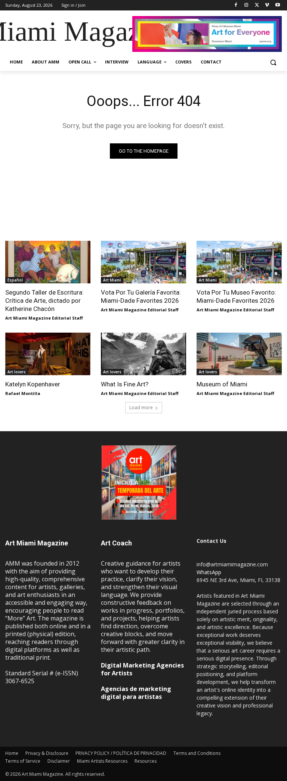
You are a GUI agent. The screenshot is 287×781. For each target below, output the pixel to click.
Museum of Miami (222, 384)
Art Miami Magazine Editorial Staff (44, 318)
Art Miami (112, 280)
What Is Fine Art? (124, 384)
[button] (273, 62)
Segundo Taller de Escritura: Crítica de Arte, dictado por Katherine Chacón (44, 300)
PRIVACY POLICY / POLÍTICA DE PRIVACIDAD (120, 753)
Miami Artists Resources (102, 761)
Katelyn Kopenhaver (32, 384)
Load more (141, 407)
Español (15, 280)
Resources (146, 761)
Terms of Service (22, 761)
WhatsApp (209, 572)
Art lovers (16, 371)
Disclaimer (58, 761)
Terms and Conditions (196, 753)
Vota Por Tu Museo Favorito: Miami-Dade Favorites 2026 (236, 296)
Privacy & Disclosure (46, 753)
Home (11, 753)
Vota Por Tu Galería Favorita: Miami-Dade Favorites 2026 (141, 296)
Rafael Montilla (22, 393)
